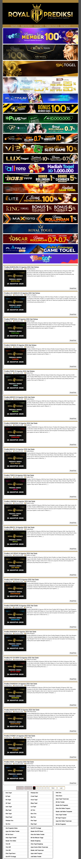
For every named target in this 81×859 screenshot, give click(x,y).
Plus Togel (34, 820)
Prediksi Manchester (31, 711)
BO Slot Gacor (9, 834)
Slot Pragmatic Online (12, 828)
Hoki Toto (58, 792)
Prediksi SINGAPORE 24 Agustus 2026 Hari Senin (21, 606)
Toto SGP (8, 847)
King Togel (34, 824)
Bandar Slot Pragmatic (62, 805)
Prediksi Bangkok (30, 633)
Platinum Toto (9, 820)
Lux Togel (33, 806)
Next (53, 788)
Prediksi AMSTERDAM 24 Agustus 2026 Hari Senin (21, 580)
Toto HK (8, 844)
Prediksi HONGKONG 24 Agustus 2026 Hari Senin (20, 423)
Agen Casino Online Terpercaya (39, 847)
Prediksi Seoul (29, 763)
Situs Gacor (59, 796)
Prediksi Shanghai (30, 685)
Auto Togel (9, 806)
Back (28, 788)
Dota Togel (9, 793)
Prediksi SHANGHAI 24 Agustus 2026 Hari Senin (20, 684)
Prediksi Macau (30, 451)
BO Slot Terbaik (60, 802)
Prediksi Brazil (29, 529)
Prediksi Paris (29, 373)
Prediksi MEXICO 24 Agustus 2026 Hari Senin (19, 397)
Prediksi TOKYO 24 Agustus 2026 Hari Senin (19, 475)
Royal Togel (9, 817)
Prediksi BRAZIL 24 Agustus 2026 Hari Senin (19, 527)
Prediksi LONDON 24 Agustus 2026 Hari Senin (19, 501)
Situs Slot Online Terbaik (37, 834)
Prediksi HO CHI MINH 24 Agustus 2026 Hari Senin (21, 658)
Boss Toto (33, 813)
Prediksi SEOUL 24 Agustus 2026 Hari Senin (19, 762)
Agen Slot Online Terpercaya (64, 821)
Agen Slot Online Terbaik (12, 831)
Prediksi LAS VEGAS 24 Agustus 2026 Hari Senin (20, 553)
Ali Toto (33, 810)
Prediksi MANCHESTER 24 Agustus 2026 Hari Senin (21, 710)
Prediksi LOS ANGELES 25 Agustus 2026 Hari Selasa (22, 293)
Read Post (73, 288)
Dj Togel (8, 796)
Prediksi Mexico (30, 399)
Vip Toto (8, 824)
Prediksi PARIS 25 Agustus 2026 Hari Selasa (19, 371)
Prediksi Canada (30, 347)
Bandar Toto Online (11, 841)
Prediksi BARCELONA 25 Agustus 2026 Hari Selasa (21, 267)
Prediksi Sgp (29, 607)
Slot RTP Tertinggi (11, 856)
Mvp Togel (8, 810)
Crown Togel (34, 796)
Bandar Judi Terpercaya (37, 850)
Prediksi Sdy (29, 737)
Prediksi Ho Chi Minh (31, 659)
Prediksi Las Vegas (30, 555)
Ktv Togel (8, 799)
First (20, 788)
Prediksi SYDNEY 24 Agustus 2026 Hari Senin (19, 736)
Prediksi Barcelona (30, 269)
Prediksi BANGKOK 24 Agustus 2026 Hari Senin (20, 632)
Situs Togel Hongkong (37, 844)
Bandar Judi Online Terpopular (64, 811)
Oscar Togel (34, 799)
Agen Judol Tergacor (36, 853)
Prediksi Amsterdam (31, 581)
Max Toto (33, 817)
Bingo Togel (34, 803)
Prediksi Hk (29, 425)
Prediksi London (30, 503)
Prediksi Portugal (30, 321)
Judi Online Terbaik (36, 856)
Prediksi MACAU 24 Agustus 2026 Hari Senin (19, 449)
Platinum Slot (34, 793)
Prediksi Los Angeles (31, 295)
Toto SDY (8, 850)
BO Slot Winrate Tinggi (37, 837)
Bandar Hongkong (35, 841)
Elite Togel (9, 813)
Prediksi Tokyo (29, 477)
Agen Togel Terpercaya (62, 799)
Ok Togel (8, 803)
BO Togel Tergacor (61, 818)
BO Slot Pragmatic (61, 824)
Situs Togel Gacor (11, 853)
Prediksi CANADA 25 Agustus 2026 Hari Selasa (20, 345)
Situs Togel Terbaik (61, 814)
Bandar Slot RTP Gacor (37, 831)
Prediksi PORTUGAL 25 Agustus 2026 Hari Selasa (21, 319)
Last (61, 788)
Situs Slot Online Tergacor (63, 808)
